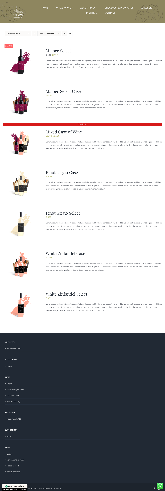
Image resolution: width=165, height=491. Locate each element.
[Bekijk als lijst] (69, 33)
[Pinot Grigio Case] (21, 171)
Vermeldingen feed (15, 389)
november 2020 (14, 348)
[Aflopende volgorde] (34, 33)
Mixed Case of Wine (64, 131)
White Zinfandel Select (66, 294)
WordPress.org (13, 401)
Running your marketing (41, 488)
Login (9, 383)
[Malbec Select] (21, 49)
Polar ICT (57, 488)
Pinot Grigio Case (62, 172)
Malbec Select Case (63, 91)
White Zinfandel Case (65, 253)
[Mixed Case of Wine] (21, 130)
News (9, 366)
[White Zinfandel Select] (21, 293)
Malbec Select (58, 50)
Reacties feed (13, 395)
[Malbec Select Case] (21, 90)
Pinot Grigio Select (63, 213)
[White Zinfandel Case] (21, 252)
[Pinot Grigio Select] (21, 212)
